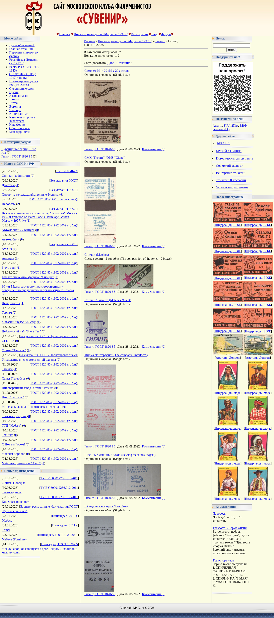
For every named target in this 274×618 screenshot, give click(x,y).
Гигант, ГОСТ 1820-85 (16, 156)
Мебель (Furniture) (14, 539)
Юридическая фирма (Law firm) (106, 506)
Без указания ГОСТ (63, 180)
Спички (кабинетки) (16, 175)
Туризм (7, 312)
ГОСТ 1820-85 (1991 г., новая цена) (53, 199)
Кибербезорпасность (16, 501)
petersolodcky (221, 129)
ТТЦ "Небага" (11, 425)
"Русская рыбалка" (14, 511)
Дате (110, 63)
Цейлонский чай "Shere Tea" (21, 331)
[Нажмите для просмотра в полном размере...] (102, 142)
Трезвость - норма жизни (230, 528)
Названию (123, 63)
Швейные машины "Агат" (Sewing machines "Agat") (119, 454)
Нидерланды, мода (228, 393)
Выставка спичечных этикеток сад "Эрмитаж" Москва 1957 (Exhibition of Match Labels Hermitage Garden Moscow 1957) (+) (39, 217)
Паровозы (8, 204)
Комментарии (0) (153, 149)
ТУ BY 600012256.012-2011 (59, 478)
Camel (6, 530)
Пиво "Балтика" (13, 397)
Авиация (8, 258)
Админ (217, 125)
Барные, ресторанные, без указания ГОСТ (49, 506)
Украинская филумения (232, 187)
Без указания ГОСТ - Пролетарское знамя (48, 336)
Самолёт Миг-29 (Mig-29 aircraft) (106, 70)
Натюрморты (11, 303)
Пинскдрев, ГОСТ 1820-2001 (58, 534)
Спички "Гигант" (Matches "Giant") (108, 300)
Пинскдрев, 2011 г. (65, 525)
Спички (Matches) (96, 254)
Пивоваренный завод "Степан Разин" (28, 388)
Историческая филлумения (234, 158)
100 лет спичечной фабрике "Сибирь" (28, 277)
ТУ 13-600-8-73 (66, 171)
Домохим (8, 185)
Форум (166, 34)
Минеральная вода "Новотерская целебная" (32, 406)
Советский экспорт (229, 165)
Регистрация (139, 34)
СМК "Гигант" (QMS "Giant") (104, 157)
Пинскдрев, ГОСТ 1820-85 (59, 544)
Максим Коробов (13, 453)
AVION (7, 248)
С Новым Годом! (13, 444)
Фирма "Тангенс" (14, 350)
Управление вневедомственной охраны (29, 359)
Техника (7, 435)
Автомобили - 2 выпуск (18, 230)
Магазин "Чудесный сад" (19, 322)
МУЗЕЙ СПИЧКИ (229, 151)
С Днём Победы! (13, 483)
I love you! (9, 267)
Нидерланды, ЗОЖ (228, 225)
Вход (154, 34)
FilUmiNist (231, 125)
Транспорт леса (223, 560)
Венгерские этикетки (230, 173)
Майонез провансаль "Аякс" (21, 463)
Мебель (7, 520)
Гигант (160, 41)
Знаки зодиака (11, 492)
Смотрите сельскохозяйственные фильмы (30, 194)
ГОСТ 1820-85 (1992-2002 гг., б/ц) (54, 225)
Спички (7, 369)
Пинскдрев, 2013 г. (65, 516)
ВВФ (243, 125)
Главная (64, 34)
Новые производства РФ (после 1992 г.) (101, 34)
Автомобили (10, 239)
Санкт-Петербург (13, 378)
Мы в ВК (223, 143)
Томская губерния (14, 416)
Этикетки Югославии (231, 180)
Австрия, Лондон (228, 357)
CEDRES (8, 340)
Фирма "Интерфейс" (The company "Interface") (116, 355)
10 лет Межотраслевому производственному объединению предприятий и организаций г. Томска (38, 288)
